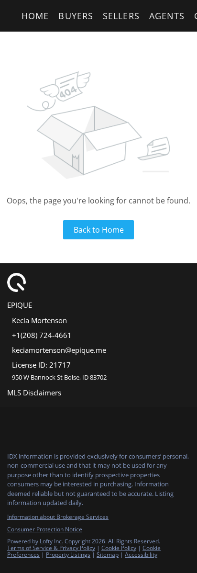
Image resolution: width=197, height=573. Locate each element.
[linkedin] (30, 423)
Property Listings (68, 555)
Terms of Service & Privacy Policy (51, 548)
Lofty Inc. (51, 541)
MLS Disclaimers (34, 392)
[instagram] (50, 423)
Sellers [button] (121, 16)
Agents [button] (167, 16)
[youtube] (69, 423)
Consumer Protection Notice (44, 529)
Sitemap (108, 555)
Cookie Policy (118, 548)
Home (35, 16)
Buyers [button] (75, 16)
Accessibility (141, 555)
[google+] (88, 423)
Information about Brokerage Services (58, 517)
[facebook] (11, 423)
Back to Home (99, 230)
